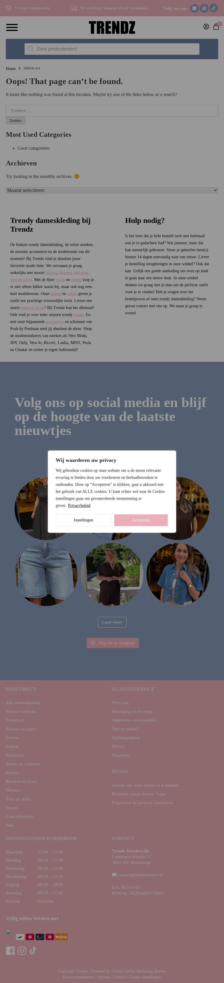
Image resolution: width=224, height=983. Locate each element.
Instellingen (83, 520)
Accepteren (141, 520)
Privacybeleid (79, 505)
